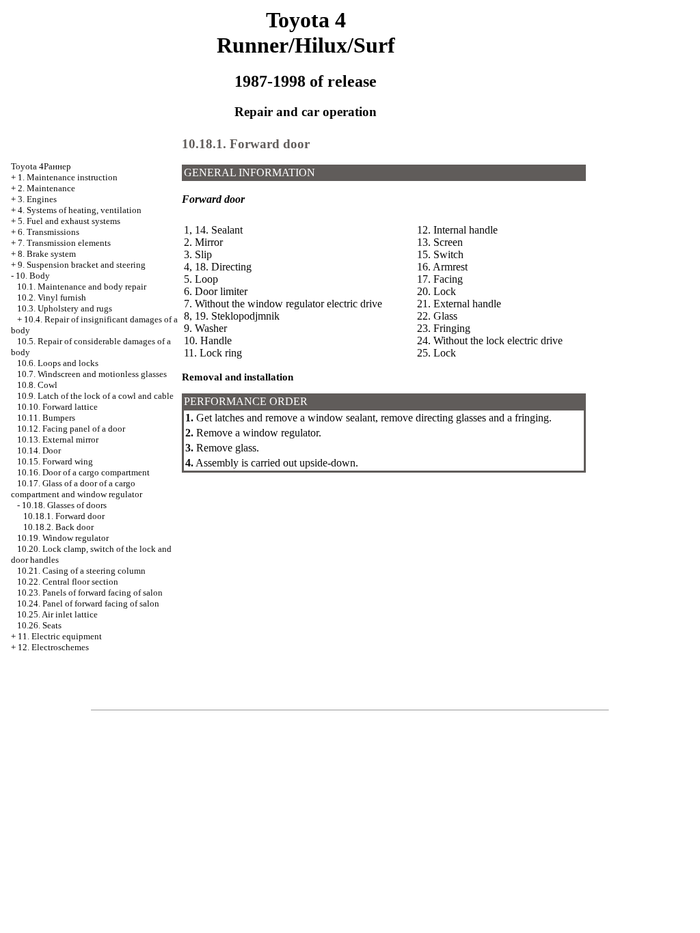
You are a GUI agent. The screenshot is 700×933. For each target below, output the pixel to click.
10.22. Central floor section (67, 581)
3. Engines (37, 199)
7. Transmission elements (64, 243)
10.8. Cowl (37, 385)
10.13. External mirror (57, 439)
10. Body (33, 275)
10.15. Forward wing (55, 461)
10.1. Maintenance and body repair (81, 286)
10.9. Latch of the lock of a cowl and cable (95, 396)
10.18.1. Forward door (64, 516)
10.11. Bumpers (46, 418)
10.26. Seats (39, 625)
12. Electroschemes (53, 647)
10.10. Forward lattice (57, 407)
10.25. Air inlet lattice (57, 614)
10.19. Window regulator (63, 538)
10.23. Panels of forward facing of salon (90, 592)
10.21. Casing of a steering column (81, 571)
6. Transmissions (48, 232)
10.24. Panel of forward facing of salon (88, 603)
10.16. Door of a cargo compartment (83, 472)
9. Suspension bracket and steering (82, 265)
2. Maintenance (46, 188)
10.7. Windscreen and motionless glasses (92, 374)
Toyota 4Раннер (41, 166)
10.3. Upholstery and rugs (64, 308)
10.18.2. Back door (58, 527)
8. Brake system (47, 254)
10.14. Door (39, 450)
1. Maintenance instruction (68, 177)
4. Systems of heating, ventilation (80, 210)
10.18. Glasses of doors (64, 505)
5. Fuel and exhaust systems (69, 221)
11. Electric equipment (60, 636)
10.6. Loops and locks (57, 363)
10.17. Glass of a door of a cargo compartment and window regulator (76, 488)
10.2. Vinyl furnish (51, 297)
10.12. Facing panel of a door (71, 428)
